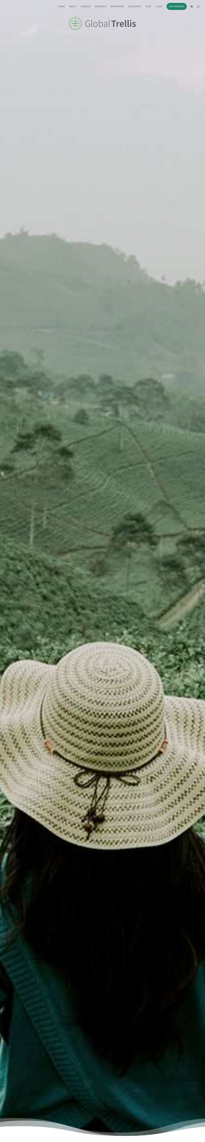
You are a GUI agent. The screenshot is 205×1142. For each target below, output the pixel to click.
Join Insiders (176, 6)
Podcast (86, 6)
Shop (148, 6)
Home (61, 6)
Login (159, 6)
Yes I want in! (150, 96)
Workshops (117, 6)
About (73, 6)
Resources (134, 6)
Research (100, 6)
